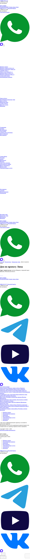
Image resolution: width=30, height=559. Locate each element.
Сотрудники (13, 394)
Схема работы (14, 408)
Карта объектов (20, 394)
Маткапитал (3, 398)
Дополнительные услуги (9, 417)
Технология (3, 402)
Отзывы (14, 399)
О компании (3, 394)
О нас (8, 394)
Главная (2, 262)
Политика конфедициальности (7, 430)
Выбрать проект (7, 412)
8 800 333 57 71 (4, 0)
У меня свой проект (17, 392)
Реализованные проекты (9, 413)
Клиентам (2, 399)
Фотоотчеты (8, 262)
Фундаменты (17, 402)
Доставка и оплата (10, 397)
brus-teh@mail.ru (12, 8)
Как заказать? (6, 416)
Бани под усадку (8, 392)
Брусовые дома (10, 402)
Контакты (13, 395)
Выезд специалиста (5, 401)
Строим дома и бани (13, 7)
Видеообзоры (7, 395)
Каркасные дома (16, 262)
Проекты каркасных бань (21, 406)
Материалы (23, 402)
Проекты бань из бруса (15, 389)
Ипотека (24, 397)
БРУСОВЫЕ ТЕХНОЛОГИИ (4, 6)
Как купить (3, 397)
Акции (11, 401)
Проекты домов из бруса (14, 388)
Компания (5, 415)
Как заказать (18, 397)
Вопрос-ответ (8, 399)
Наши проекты (4, 388)
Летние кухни (11, 390)
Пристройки (18, 390)
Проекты (2, 404)
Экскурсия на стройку (22, 399)
